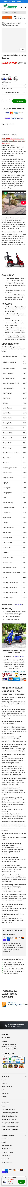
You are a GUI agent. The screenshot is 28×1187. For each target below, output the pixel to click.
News (3, 1106)
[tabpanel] (14, 531)
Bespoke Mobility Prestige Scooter (10, 25)
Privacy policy (6, 1159)
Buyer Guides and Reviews (10, 1129)
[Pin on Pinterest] (13, 124)
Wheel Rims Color (7, 88)
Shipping (4, 1142)
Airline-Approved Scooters (10, 1126)
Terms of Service (7, 1162)
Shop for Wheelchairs (8, 1109)
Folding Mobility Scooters (9, 1119)
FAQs (3, 1090)
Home (3, 22)
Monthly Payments (7, 1149)
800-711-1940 (19, 656)
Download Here (18, 604)
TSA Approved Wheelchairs (10, 1123)
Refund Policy (6, 1155)
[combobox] (14, 12)
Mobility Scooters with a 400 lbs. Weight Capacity (11, 24)
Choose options (21, 1181)
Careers (4, 1096)
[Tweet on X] (7, 124)
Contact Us (5, 1093)
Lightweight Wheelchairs (9, 1116)
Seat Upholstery (6, 82)
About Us (4, 1083)
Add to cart (19, 101)
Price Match (5, 1139)
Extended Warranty (7, 1152)
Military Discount (7, 1145)
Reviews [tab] (14, 135)
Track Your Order (7, 1086)
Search (4, 1080)
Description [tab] (5, 135)
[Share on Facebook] (10, 124)
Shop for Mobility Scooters (10, 1112)
